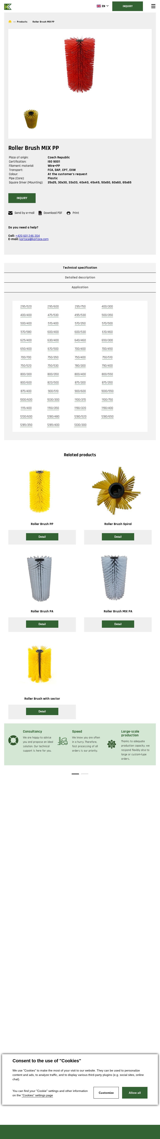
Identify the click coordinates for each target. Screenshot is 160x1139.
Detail (42, 536)
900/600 (80, 391)
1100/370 (80, 399)
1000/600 (26, 399)
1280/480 (53, 416)
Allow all (135, 1092)
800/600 (26, 382)
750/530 (53, 365)
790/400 (107, 365)
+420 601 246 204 (27, 236)
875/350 (107, 382)
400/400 (26, 315)
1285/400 (53, 425)
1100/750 (107, 399)
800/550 (107, 374)
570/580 (26, 332)
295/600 (53, 306)
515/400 (53, 323)
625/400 (26, 340)
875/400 (26, 391)
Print (76, 213)
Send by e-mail (24, 213)
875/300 (80, 382)
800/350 (53, 374)
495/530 (80, 315)
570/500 (107, 323)
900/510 (53, 391)
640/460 (80, 340)
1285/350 (26, 425)
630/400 (53, 340)
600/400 (53, 332)
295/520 (26, 306)
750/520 (26, 365)
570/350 (80, 323)
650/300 (107, 340)
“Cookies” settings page (37, 1095)
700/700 (26, 357)
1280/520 (80, 416)
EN (103, 6)
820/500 (53, 382)
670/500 (53, 349)
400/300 (107, 306)
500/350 (107, 315)
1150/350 (53, 408)
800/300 (26, 374)
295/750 (80, 306)
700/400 (80, 349)
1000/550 (107, 391)
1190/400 (107, 408)
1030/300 (53, 399)
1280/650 (107, 416)
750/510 (107, 357)
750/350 (53, 357)
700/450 (107, 349)
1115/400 (26, 408)
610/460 (107, 332)
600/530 (80, 332)
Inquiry (127, 6)
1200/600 (26, 416)
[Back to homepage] (8, 6)
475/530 (53, 315)
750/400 (80, 357)
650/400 (26, 349)
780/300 (80, 365)
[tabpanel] (30, 740)
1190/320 (80, 408)
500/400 (26, 323)
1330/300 (80, 425)
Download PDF (53, 213)
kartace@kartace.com (34, 239)
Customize (106, 1092)
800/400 (80, 374)
